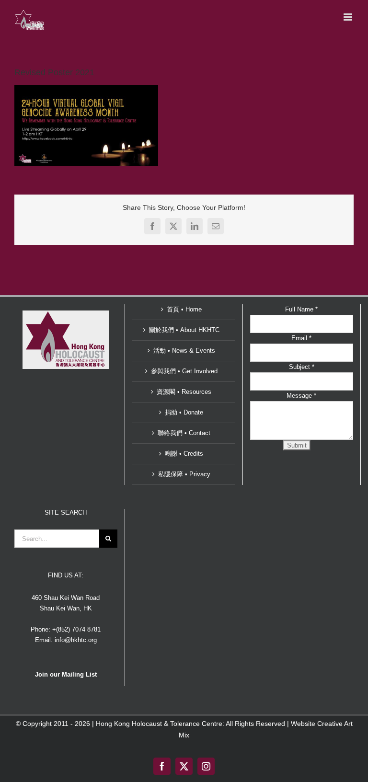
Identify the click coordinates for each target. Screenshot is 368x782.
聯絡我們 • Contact (184, 433)
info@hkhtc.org (76, 640)
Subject (301, 366)
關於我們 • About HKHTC (184, 330)
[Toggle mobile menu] (349, 17)
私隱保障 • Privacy (184, 474)
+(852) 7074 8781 (76, 629)
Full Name (301, 309)
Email (301, 338)
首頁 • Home (184, 309)
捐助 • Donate (184, 412)
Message (301, 395)
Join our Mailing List (66, 674)
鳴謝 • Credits (184, 453)
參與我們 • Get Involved (184, 371)
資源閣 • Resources (184, 391)
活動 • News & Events (184, 350)
